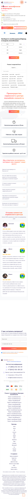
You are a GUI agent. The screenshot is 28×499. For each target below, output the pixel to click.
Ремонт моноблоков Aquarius (14, 410)
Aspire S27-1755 (20, 76)
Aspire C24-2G (4, 80)
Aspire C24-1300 (12, 78)
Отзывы (14, 460)
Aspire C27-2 (19, 78)
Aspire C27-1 (17, 74)
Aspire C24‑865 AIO (5, 85)
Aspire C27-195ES (12, 80)
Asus (21, 44)
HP (7, 47)
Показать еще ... (14, 87)
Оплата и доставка (14, 463)
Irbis (14, 441)
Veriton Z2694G (20, 80)
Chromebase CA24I (5, 87)
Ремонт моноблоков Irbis (14, 411)
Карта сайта (14, 469)
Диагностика (14, 461)
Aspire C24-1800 (13, 76)
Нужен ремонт (14, 111)
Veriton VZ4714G (5, 74)
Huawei (14, 443)
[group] (4, 33)
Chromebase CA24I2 (22, 85)
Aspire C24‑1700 (14, 85)
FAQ (14, 465)
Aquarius (20, 53)
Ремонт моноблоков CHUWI (14, 421)
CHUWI (14, 450)
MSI (7, 50)
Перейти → (14, 67)
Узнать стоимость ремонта (5, 27)
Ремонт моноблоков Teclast (14, 419)
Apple (20, 50)
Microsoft (14, 445)
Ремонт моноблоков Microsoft (14, 415)
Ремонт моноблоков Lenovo (14, 402)
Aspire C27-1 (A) (5, 78)
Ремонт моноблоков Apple (14, 406)
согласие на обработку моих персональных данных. (12, 353)
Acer (7, 44)
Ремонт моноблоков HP (14, 400)
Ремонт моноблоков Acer (14, 396)
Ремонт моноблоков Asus (14, 398)
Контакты (14, 467)
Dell (7, 53)
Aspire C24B (11, 74)
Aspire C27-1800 (5, 76)
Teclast (14, 449)
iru (14, 447)
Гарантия (14, 458)
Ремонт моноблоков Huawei (14, 413)
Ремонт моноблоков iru (14, 417)
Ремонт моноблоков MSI (14, 404)
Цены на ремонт (14, 456)
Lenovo (20, 47)
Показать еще (14, 57)
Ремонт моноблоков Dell (14, 408)
